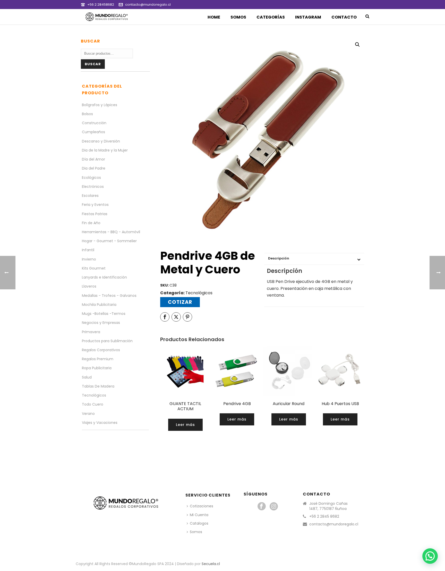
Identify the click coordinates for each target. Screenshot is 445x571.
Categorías (270, 17)
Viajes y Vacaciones (99, 422)
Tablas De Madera (98, 386)
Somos (238, 17)
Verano (88, 413)
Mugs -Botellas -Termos (103, 313)
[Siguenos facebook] (262, 506)
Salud (87, 377)
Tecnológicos (198, 293)
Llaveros (89, 286)
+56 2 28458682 (100, 4)
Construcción (94, 122)
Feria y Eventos (95, 204)
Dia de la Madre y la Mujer (105, 150)
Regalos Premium (97, 359)
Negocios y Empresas (101, 322)
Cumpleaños (93, 132)
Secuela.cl (211, 563)
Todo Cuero (92, 404)
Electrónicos (93, 186)
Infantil (88, 250)
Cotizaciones (201, 506)
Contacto (344, 17)
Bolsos (87, 113)
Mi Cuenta (199, 514)
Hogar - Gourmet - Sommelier (109, 240)
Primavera (91, 331)
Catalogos (199, 523)
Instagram (308, 17)
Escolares (90, 195)
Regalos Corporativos (101, 349)
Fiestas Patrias (94, 213)
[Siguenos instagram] (274, 506)
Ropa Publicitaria (97, 368)
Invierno (89, 259)
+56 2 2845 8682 (324, 516)
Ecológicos (91, 177)
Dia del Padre (93, 168)
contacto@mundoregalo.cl (148, 4)
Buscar (93, 64)
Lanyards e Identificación (104, 277)
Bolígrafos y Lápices (99, 104)
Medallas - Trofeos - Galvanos (109, 295)
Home (214, 17)
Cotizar (180, 302)
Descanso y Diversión (101, 141)
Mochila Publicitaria (99, 304)
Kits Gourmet (94, 268)
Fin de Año (91, 222)
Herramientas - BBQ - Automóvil (111, 231)
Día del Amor (93, 159)
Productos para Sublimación (107, 340)
